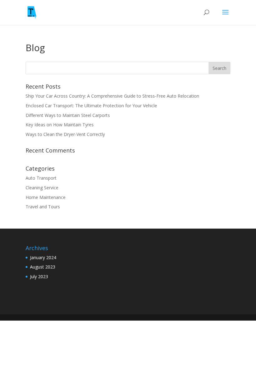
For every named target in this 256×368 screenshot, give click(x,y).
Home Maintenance (46, 197)
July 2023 (39, 276)
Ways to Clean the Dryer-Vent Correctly (66, 134)
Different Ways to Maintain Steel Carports (68, 115)
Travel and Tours (43, 207)
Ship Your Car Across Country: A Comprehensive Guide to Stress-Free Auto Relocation (113, 96)
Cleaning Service (42, 188)
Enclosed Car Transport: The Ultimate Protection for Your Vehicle (92, 106)
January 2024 (43, 257)
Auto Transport (41, 178)
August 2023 (42, 267)
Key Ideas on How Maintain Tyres (60, 125)
